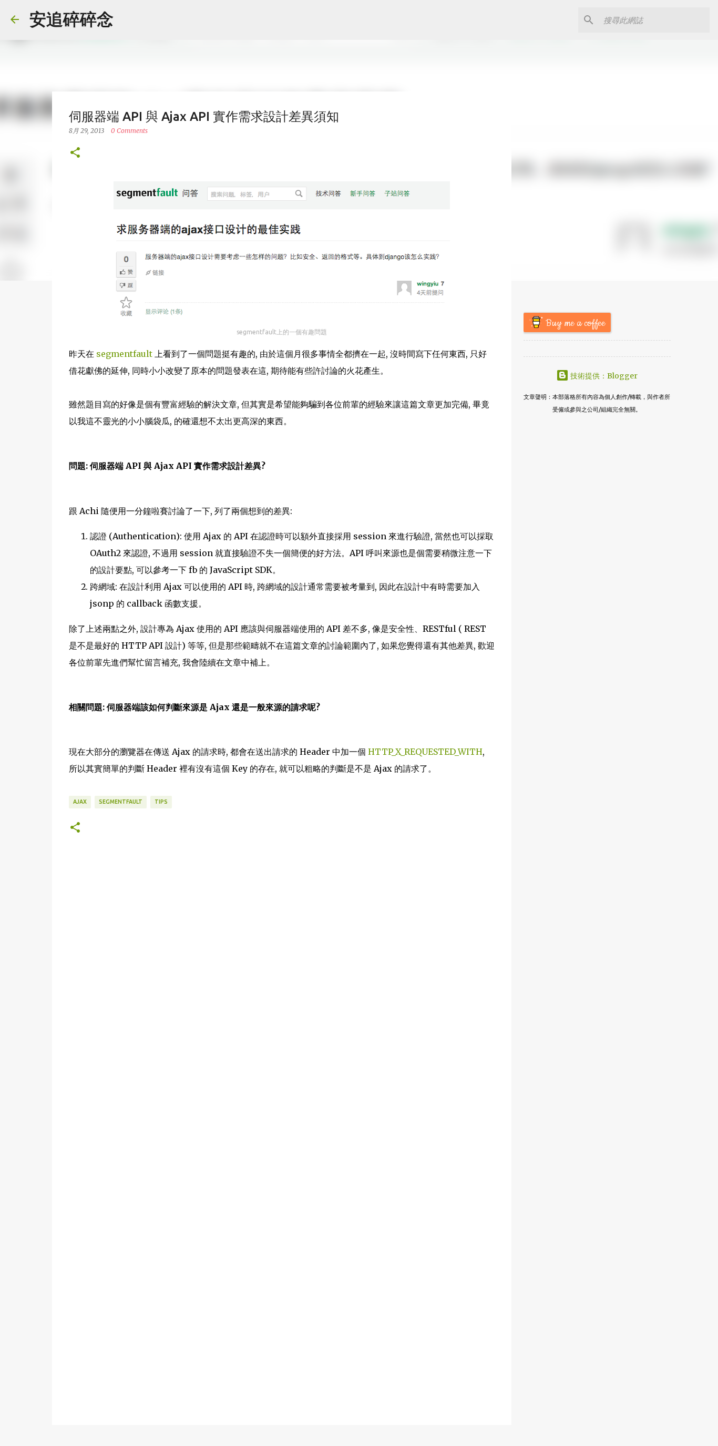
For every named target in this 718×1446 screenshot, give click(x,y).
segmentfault (124, 353)
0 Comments (129, 131)
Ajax (80, 801)
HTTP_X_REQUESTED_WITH (425, 751)
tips (161, 801)
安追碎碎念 (71, 19)
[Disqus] (282, 1004)
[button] (75, 153)
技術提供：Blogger (603, 376)
